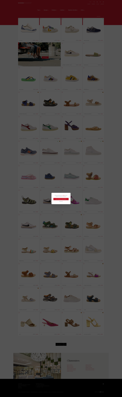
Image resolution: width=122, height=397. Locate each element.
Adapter (61, 201)
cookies (63, 195)
